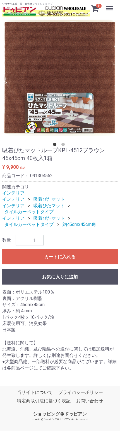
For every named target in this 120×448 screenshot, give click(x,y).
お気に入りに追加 (60, 277)
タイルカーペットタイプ (29, 211)
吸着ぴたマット (49, 199)
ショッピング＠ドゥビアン (60, 414)
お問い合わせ (89, 400)
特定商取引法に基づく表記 (44, 400)
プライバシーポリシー (80, 392)
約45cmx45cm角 (79, 224)
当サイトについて (35, 392)
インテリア (13, 193)
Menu (110, 5)
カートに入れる (60, 256)
